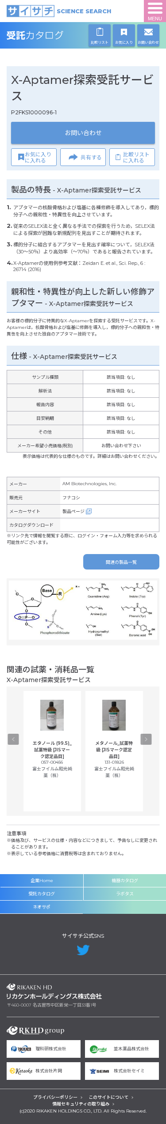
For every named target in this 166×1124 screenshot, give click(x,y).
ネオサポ (41, 907)
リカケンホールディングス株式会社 (54, 991)
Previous (13, 739)
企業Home (42, 880)
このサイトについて (108, 1097)
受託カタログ (54, 35)
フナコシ (71, 498)
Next (146, 739)
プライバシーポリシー (55, 1097)
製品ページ (73, 511)
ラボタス (125, 894)
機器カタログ (125, 880)
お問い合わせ (83, 133)
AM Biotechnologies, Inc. (89, 484)
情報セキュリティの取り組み (80, 1104)
